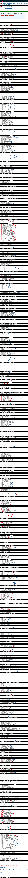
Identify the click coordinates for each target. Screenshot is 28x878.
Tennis (8, 3)
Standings (12, 22)
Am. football (26, 3)
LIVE (5, 8)
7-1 (14, 75)
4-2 (14, 318)
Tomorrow (8, 6)
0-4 (14, 449)
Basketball (11, 3)
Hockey (4, 3)
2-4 (14, 157)
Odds (11, 8)
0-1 (10, 44)
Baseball (21, 3)
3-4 (11, 300)
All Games (2, 8)
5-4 (12, 97)
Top (1, 872)
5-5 (11, 162)
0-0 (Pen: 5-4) (16, 29)
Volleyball (18, 3)
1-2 (13, 45)
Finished (8, 8)
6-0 (10, 295)
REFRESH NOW (3, 867)
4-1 (11, 182)
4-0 (14, 105)
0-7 (9, 489)
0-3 (11, 139)
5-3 (14, 108)
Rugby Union (3, 4)
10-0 (14, 582)
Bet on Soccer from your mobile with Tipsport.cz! (9, 865)
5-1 (11, 145)
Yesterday (4, 6)
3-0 (12, 57)
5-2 (13, 96)
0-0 (12, 26)
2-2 (14, 131)
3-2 (12, 87)
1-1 (11, 86)
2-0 (11, 24)
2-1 (13, 88)
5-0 (11, 114)
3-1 (15, 68)
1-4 (15, 74)
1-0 (17, 30)
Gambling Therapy (11, 875)
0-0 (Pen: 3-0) (16, 577)
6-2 (16, 65)
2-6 (10, 745)
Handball (14, 3)
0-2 (15, 53)
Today (1, 6)
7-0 (13, 238)
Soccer (1, 3)
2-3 (14, 109)
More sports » (8, 4)
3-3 (13, 160)
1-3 (13, 41)
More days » (13, 6)
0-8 (8, 619)
